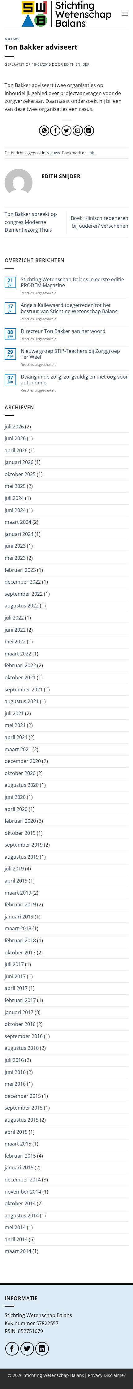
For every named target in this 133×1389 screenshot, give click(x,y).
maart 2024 (18, 522)
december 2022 (23, 581)
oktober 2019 (20, 833)
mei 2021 (15, 725)
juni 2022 (15, 629)
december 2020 (23, 761)
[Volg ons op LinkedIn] (42, 1349)
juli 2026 (14, 426)
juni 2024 (15, 510)
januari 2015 (19, 1167)
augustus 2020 (22, 785)
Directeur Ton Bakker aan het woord (63, 331)
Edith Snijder (76, 64)
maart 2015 (18, 1143)
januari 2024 (19, 534)
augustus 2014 (22, 1215)
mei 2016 (15, 1083)
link (91, 153)
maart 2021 (18, 749)
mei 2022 (15, 641)
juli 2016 (14, 1060)
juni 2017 (15, 976)
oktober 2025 (20, 474)
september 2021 (24, 689)
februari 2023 (20, 570)
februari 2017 (20, 1000)
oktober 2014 (20, 1203)
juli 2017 (14, 964)
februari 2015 (20, 1155)
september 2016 (24, 1036)
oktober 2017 (20, 952)
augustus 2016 (22, 1048)
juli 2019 (14, 868)
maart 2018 (18, 928)
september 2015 (24, 1107)
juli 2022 (14, 617)
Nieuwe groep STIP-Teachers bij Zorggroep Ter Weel (70, 354)
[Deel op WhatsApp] (44, 130)
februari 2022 (20, 665)
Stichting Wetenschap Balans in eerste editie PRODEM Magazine (72, 282)
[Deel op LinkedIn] (89, 130)
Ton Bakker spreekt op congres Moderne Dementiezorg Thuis (31, 222)
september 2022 (24, 593)
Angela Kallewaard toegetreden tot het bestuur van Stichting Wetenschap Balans (69, 308)
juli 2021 (14, 713)
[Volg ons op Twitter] (27, 1349)
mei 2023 (15, 557)
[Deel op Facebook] (55, 130)
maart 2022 (18, 653)
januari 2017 (19, 1012)
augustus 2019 (22, 856)
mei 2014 (15, 1227)
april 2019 (16, 880)
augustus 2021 (22, 701)
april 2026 (16, 450)
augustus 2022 (22, 605)
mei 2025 (15, 486)
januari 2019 (19, 916)
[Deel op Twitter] (67, 130)
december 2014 (23, 1179)
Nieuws (12, 39)
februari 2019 (20, 904)
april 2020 (16, 809)
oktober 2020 (20, 773)
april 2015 (16, 1131)
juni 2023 (15, 545)
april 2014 (16, 1239)
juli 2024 (14, 498)
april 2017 (16, 988)
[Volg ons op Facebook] (12, 1349)
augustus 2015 (22, 1119)
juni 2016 (15, 1072)
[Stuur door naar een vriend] (78, 130)
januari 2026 (19, 462)
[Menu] (124, 13)
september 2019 (24, 844)
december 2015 (23, 1096)
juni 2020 (15, 797)
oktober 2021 (20, 677)
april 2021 (16, 737)
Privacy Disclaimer (107, 1375)
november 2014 (23, 1191)
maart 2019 (18, 892)
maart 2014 (18, 1251)
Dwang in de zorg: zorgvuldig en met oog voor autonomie (74, 380)
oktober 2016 (20, 1024)
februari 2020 (20, 820)
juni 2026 (15, 438)
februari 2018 (20, 940)
